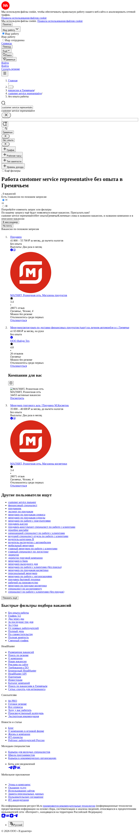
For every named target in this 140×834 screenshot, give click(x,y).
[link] (7, 55)
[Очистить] (6, 115)
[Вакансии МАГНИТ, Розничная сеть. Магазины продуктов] (73, 273)
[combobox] (17, 107)
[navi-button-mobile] (4, 73)
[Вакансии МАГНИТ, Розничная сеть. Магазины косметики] (73, 441)
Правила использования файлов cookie (60, 21)
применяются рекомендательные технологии (69, 805)
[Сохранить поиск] (4, 124)
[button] (5, 62)
